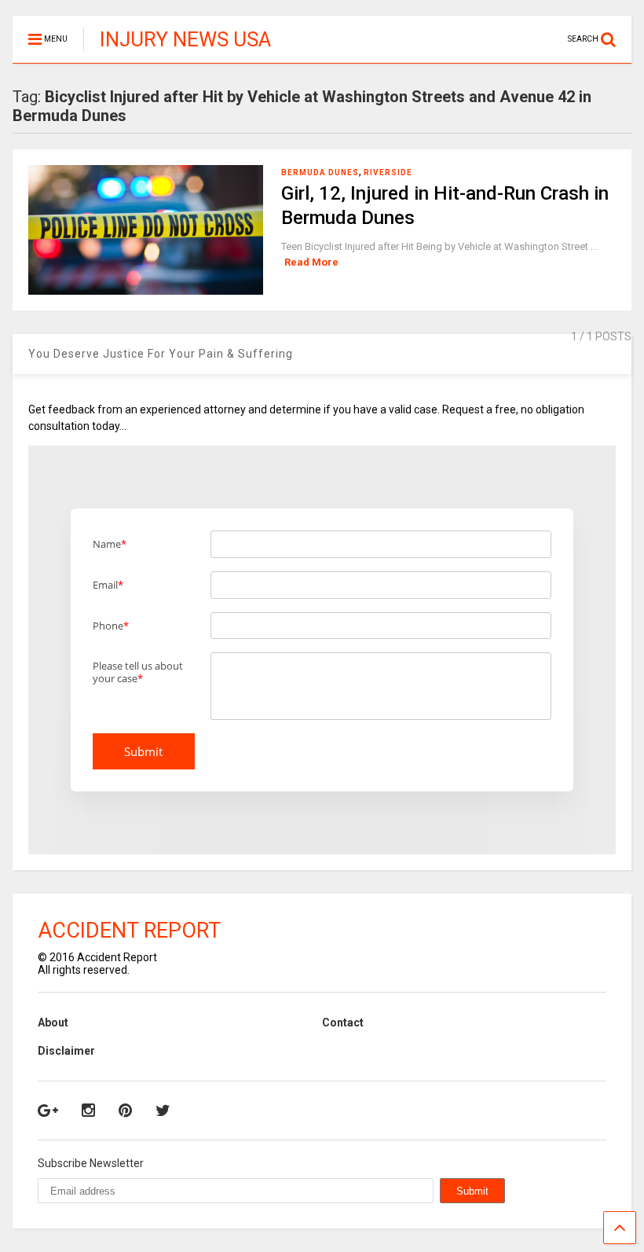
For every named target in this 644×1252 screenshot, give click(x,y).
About (53, 1022)
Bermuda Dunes (320, 172)
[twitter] (163, 1110)
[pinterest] (125, 1110)
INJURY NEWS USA (185, 39)
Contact (343, 1022)
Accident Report (129, 930)
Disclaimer (66, 1051)
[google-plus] (48, 1110)
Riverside (388, 172)
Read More (311, 262)
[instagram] (88, 1110)
